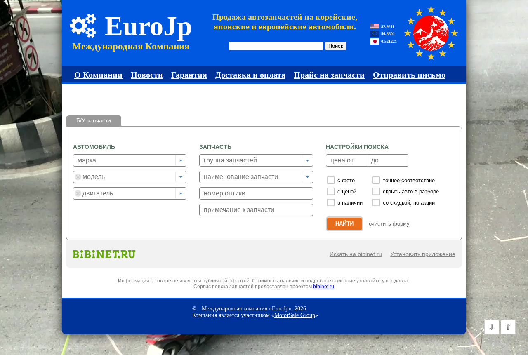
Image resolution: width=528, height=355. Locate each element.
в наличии (350, 203)
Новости (147, 74)
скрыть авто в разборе (411, 191)
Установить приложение (422, 254)
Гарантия (189, 74)
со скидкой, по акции (409, 203)
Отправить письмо (409, 74)
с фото (346, 180)
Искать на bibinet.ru (356, 254)
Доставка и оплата (250, 74)
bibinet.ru (323, 286)
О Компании (98, 74)
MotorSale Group (294, 315)
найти (344, 224)
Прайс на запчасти (329, 74)
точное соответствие (409, 180)
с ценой (346, 191)
